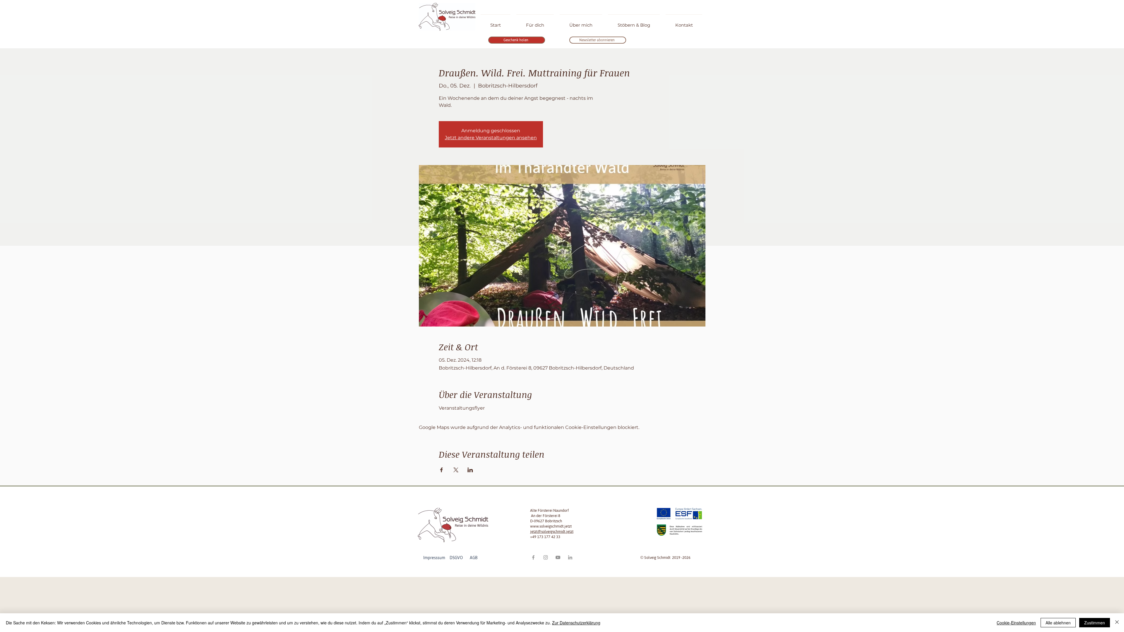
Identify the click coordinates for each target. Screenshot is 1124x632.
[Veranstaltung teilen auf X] (456, 470)
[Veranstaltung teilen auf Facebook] (441, 470)
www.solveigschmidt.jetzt (551, 526)
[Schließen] (1116, 622)
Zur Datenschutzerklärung (576, 623)
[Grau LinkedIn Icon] (570, 557)
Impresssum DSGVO (446, 557)
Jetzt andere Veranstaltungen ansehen (491, 137)
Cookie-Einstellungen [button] (1016, 623)
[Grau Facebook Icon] (533, 557)
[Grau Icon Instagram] (546, 557)
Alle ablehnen (1058, 623)
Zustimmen (1094, 623)
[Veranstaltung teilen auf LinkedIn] (470, 470)
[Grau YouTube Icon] (558, 557)
